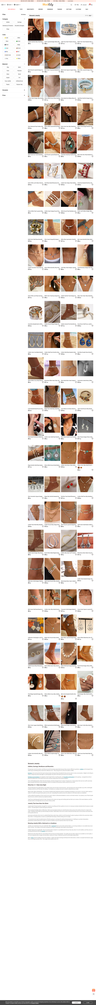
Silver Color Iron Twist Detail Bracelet (36, 154)
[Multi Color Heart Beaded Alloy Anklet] (85, 30)
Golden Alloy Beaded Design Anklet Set (86, 578)
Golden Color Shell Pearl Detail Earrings (53, 437)
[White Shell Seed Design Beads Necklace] (69, 654)
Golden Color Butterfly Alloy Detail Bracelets (38, 753)
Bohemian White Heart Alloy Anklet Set (53, 380)
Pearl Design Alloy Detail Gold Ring (85, 694)
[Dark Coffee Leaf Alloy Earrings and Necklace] (36, 284)
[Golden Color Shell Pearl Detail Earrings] (52, 425)
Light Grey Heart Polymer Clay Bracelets (70, 41)
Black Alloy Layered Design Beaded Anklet (70, 637)
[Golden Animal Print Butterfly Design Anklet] (69, 312)
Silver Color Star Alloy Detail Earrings (69, 126)
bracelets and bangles (69, 777)
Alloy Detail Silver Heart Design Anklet (69, 380)
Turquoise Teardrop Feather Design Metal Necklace (72, 154)
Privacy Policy (35, 1003)
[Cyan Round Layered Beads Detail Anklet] (52, 142)
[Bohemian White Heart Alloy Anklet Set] (52, 368)
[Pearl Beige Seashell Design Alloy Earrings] (36, 682)
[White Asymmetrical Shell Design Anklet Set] (52, 713)
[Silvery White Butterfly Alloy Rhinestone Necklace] (52, 255)
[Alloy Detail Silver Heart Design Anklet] (69, 368)
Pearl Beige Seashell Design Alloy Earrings (37, 694)
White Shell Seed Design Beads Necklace (70, 665)
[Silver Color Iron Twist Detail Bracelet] (36, 142)
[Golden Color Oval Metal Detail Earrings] (36, 340)
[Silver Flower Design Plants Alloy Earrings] (85, 425)
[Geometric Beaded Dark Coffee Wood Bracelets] (36, 312)
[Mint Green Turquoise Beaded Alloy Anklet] (52, 58)
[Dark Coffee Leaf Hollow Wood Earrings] (36, 171)
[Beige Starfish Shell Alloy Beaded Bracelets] (36, 453)
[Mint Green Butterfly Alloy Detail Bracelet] (85, 227)
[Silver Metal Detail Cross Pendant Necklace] (69, 425)
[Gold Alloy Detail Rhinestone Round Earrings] (52, 171)
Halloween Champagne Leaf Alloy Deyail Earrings (39, 637)
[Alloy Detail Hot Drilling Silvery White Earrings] (69, 86)
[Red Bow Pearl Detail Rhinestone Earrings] (69, 484)
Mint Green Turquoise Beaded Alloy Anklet (54, 70)
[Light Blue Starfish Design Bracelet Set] (85, 86)
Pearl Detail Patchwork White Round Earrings (38, 437)
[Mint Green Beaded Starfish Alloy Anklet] (69, 682)
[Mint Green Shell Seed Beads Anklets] (36, 597)
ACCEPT (76, 1002)
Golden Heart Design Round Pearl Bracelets (54, 211)
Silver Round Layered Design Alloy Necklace (38, 70)
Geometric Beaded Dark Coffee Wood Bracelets (39, 324)
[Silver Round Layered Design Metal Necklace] (69, 512)
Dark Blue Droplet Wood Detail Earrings (86, 352)
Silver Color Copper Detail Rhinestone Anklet (38, 725)
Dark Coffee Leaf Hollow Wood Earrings (37, 182)
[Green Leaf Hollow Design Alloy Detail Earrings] (85, 199)
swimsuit (54, 826)
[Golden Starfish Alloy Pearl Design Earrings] (36, 30)
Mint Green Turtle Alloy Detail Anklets (85, 725)
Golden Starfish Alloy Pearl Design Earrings (38, 41)
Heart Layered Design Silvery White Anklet (54, 41)
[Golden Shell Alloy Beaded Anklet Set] (69, 340)
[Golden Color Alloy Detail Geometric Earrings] (52, 597)
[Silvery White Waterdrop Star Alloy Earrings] (85, 625)
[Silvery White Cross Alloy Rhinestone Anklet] (36, 368)
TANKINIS (59, 9)
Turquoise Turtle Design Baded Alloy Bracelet (71, 609)
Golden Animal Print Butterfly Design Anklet (71, 324)
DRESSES (40, 9)
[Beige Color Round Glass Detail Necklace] (52, 625)
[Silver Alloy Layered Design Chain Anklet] (85, 58)
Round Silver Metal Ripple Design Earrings (54, 552)
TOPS (21, 9)
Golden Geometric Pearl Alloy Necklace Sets (38, 267)
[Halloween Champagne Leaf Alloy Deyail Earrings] (36, 625)
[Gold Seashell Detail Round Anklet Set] (36, 397)
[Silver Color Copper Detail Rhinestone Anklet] (36, 713)
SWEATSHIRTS (30, 9)
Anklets (81, 769)
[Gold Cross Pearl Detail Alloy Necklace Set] (85, 741)
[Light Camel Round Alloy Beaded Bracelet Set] (85, 397)
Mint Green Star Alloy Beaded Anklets (86, 154)
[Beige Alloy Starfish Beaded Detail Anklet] (52, 484)
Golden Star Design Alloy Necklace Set (69, 182)
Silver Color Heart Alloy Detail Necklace (86, 295)
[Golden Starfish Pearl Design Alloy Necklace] (69, 284)
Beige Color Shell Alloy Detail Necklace (53, 408)
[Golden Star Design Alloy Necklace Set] (69, 171)
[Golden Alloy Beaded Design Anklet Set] (85, 568)
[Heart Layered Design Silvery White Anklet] (52, 30)
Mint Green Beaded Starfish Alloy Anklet (70, 694)
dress (32, 837)
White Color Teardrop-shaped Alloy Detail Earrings (55, 295)
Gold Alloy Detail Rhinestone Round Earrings (54, 182)
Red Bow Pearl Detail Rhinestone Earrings (70, 496)
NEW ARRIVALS (11, 9)
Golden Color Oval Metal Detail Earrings (37, 352)
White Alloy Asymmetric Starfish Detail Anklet (71, 239)
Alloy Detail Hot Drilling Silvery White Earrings (71, 98)
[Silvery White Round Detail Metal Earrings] (52, 453)
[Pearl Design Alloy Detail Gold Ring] (85, 682)
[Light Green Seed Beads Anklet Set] (85, 512)
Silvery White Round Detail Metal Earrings (53, 465)
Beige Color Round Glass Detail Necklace (53, 637)
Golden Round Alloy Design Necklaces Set (54, 524)
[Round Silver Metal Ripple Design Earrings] (52, 541)
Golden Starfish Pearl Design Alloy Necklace (71, 295)
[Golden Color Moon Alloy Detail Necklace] (69, 453)
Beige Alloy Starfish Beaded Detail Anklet (53, 496)
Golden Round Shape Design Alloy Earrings (54, 324)
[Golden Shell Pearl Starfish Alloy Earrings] (52, 340)
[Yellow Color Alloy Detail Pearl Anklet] (85, 453)
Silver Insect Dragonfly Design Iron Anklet (53, 239)
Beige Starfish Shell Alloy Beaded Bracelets (38, 465)
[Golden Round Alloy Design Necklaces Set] (52, 512)
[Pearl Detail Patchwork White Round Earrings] (36, 425)
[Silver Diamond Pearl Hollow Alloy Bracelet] (36, 114)
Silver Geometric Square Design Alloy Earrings (38, 496)
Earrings (30, 773)
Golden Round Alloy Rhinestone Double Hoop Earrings (40, 665)
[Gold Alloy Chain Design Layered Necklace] (69, 255)
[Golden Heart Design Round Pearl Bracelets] (52, 199)
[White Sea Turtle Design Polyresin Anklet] (36, 569)
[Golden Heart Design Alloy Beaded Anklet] (36, 541)
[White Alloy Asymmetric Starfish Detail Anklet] (69, 227)
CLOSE (87, 1002)
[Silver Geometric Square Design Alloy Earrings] (36, 484)
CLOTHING (78, 9)
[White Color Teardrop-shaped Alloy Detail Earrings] (52, 284)
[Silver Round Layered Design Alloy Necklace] (36, 58)
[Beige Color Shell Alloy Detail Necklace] (52, 397)
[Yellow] (78, 467)
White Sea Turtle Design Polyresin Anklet (37, 581)
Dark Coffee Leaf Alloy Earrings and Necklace (38, 295)
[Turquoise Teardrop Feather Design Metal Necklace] (69, 142)
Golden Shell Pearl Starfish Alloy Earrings (53, 352)
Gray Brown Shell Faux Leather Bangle (86, 324)
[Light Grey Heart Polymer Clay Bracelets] (69, 30)
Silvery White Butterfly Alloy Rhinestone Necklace (55, 267)
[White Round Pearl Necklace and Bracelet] (69, 199)
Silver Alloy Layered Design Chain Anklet (86, 70)
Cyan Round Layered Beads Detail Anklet (53, 154)
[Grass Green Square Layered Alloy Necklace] (85, 597)
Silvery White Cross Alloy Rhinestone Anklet (38, 380)
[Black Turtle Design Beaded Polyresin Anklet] (85, 114)
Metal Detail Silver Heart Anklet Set (69, 581)
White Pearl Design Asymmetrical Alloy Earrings (72, 725)
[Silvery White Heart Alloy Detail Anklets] (52, 654)
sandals (43, 831)
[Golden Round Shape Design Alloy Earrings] (52, 312)
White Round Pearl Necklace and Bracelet (70, 211)
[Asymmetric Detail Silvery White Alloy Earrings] (85, 368)
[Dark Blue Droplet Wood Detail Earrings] (85, 340)
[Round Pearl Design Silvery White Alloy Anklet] (85, 654)
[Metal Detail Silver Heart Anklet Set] (69, 569)
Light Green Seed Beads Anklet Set (85, 524)
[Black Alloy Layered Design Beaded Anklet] (69, 625)
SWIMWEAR (50, 9)
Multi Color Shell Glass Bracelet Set (36, 239)
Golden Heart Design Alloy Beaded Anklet (37, 552)
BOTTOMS (68, 9)
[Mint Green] (81, 467)
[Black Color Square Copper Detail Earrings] (69, 58)
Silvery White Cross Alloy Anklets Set (52, 694)
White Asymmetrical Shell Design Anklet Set (54, 725)
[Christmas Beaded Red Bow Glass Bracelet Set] (85, 171)
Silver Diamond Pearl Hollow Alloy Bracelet (37, 126)
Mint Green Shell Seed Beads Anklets (36, 609)
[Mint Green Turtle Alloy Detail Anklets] (85, 713)
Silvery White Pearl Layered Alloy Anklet (37, 211)
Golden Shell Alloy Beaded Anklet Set (69, 352)
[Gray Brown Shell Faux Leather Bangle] (85, 312)
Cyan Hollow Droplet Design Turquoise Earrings (55, 753)
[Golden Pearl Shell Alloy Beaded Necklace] (36, 512)
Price (4, 95)
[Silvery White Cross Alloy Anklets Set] (52, 682)
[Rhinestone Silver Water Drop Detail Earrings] (85, 541)
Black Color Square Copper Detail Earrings (70, 70)
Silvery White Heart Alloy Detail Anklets (53, 665)
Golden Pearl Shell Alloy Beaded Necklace (37, 524)
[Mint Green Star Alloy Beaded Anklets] (85, 142)
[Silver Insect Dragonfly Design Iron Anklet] (52, 227)
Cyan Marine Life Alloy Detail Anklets (69, 408)
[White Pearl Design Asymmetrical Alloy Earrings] (69, 713)
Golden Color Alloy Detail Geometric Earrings (54, 609)
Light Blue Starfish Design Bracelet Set (86, 98)
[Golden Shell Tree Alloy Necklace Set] (85, 484)
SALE (87, 9)
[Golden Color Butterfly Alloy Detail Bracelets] (36, 741)
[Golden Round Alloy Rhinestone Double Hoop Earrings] (36, 654)
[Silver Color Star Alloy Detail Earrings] (69, 114)
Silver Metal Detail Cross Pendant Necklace (71, 437)
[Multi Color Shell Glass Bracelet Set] (36, 227)
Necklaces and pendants (33, 777)
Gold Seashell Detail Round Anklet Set (36, 408)
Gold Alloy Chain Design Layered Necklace (70, 267)
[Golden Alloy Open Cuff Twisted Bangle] (69, 541)
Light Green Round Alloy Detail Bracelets (53, 581)
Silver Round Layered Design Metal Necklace (71, 524)
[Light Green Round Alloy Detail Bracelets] (52, 569)
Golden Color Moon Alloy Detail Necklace (70, 465)
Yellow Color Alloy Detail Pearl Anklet (85, 465)
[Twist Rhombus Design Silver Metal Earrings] (85, 255)
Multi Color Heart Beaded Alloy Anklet (86, 41)
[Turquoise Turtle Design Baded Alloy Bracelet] (69, 597)
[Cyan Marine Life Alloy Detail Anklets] (69, 397)
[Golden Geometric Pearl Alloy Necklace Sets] (36, 255)
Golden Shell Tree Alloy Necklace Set (85, 496)
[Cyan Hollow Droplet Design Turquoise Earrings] (52, 741)
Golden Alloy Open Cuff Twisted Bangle (70, 552)
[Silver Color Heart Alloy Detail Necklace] (85, 284)
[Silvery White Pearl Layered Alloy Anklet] (36, 199)
